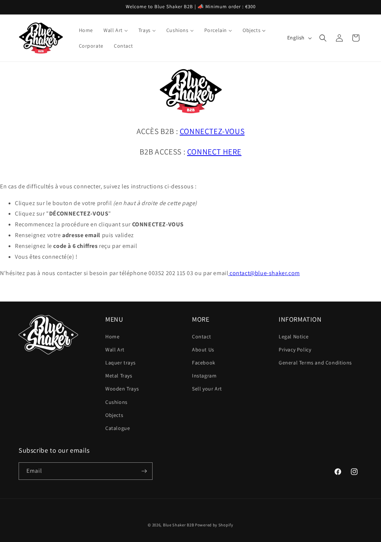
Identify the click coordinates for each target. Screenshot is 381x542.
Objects (114, 415)
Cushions (116, 402)
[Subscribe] (144, 471)
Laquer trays (120, 362)
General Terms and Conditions (315, 362)
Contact (201, 336)
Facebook (203, 362)
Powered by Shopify (214, 524)
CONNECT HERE (214, 151)
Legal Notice (293, 336)
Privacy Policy (295, 349)
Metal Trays (118, 375)
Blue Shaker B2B (178, 524)
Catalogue (117, 428)
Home (112, 336)
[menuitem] (86, 30)
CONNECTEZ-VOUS (212, 131)
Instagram (204, 375)
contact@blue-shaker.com (264, 273)
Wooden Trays (122, 388)
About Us (203, 349)
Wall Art (115, 349)
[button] (323, 38)
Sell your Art (207, 388)
